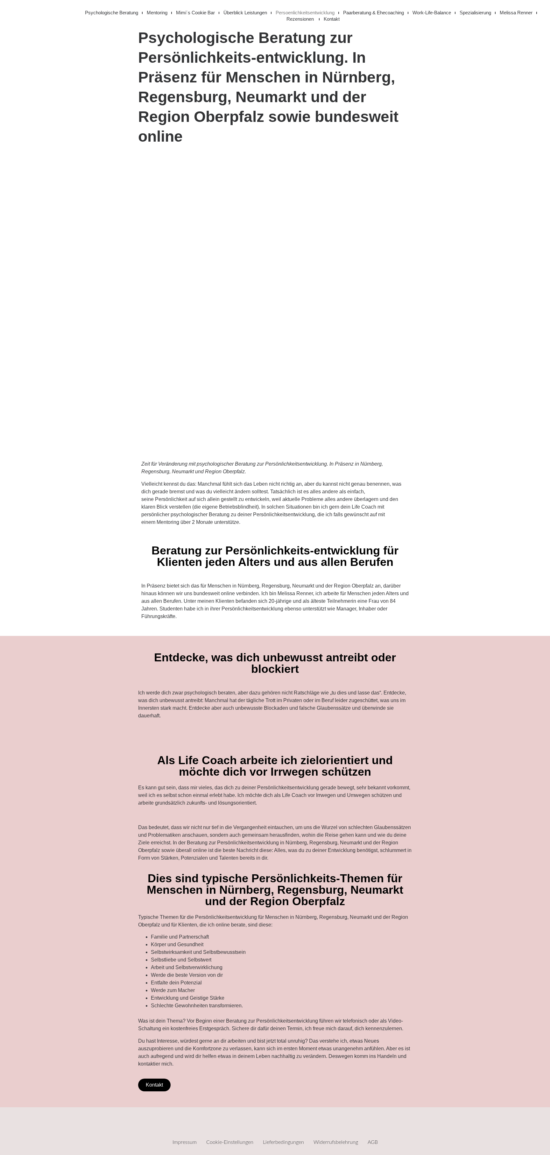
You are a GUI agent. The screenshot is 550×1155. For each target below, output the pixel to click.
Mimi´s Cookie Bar (195, 12)
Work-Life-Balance (431, 12)
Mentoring (157, 12)
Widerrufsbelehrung (336, 1142)
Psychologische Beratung (111, 12)
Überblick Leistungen (245, 12)
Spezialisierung (475, 12)
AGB (373, 1142)
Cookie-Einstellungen (229, 1142)
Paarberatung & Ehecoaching (373, 12)
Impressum (185, 1142)
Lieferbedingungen (283, 1142)
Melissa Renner (516, 12)
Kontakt (332, 19)
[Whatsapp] (294, 1125)
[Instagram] (275, 1125)
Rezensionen (300, 19)
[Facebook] (256, 1125)
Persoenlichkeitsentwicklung (305, 12)
